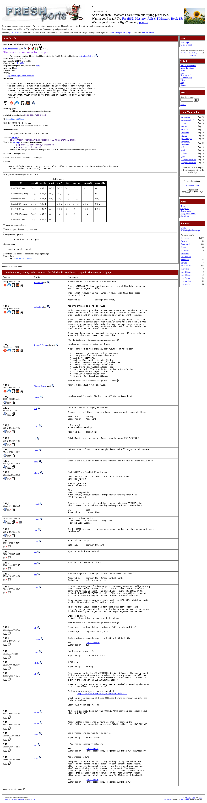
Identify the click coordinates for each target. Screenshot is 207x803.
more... (183, 104)
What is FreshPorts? (188, 65)
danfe (36, 450)
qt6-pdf (184, 135)
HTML (188, 797)
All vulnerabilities (192, 185)
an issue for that (148, 32)
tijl (35, 439)
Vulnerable (185, 259)
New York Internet (187, 53)
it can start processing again (121, 32)
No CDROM (186, 256)
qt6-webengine (186, 139)
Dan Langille (184, 799)
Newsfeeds (184, 216)
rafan (36, 587)
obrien (36, 712)
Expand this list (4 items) (15, 119)
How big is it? (185, 75)
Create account (186, 45)
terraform (184, 129)
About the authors (187, 68)
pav (35, 745)
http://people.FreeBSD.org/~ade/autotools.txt (102, 693)
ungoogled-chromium (185, 143)
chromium (185, 132)
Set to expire (186, 266)
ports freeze (13, 32)
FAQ (182, 73)
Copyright (167, 799)
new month (185, 284)
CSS (193, 797)
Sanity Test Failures (188, 213)
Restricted (185, 253)
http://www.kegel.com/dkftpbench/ (20, 75)
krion (36, 758)
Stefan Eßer (38, 282)
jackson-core (186, 117)
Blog (182, 82)
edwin (36, 663)
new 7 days (185, 278)
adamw (36, 473)
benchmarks (13, 49)
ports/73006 (92, 780)
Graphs (183, 228)
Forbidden (185, 250)
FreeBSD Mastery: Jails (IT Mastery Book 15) (152, 18)
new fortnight (186, 281)
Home (182, 206)
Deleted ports (185, 211)
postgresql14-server (188, 159)
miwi (36, 541)
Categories (184, 208)
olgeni (36, 504)
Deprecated (185, 244)
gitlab (183, 150)
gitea (183, 156)
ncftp (38, 66)
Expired (184, 263)
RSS (200, 797)
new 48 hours (186, 275)
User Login (184, 42)
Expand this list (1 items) (22, 259)
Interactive (185, 269)
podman (184, 153)
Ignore (183, 247)
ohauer (36, 519)
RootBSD (192, 55)
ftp (17, 68)
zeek (182, 147)
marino (36, 397)
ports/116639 (92, 643)
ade (35, 552)
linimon (37, 639)
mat (35, 408)
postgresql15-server (188, 162)
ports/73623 (92, 748)
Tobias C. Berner (40, 345)
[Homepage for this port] (5, 104)
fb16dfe (20, 63)
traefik (183, 123)
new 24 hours (186, 272)
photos (143, 22)
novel (36, 426)
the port (14, 137)
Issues (182, 70)
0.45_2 (6, 49)
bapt (35, 530)
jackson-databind (187, 120)
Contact (183, 85)
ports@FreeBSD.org (87, 56)
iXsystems (197, 53)
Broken (184, 241)
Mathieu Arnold (40, 386)
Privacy (183, 80)
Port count (185, 238)
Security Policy (186, 78)
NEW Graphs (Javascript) (190, 230)
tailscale (184, 126)
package (16, 142)
